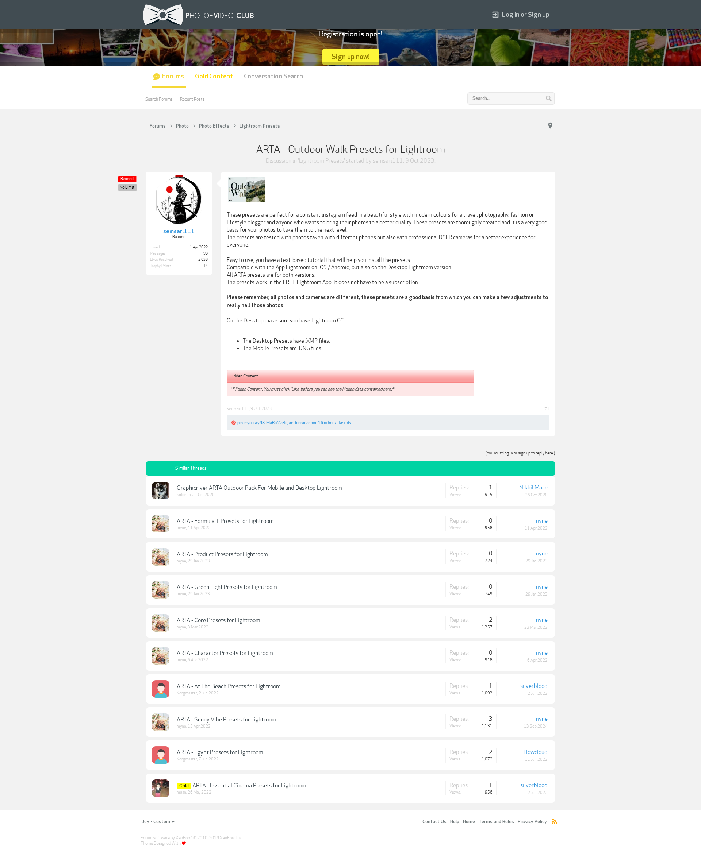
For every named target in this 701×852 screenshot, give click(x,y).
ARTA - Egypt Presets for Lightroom (220, 752)
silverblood (534, 686)
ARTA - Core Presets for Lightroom (218, 620)
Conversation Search (273, 76)
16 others (327, 422)
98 (205, 253)
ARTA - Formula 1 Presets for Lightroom (225, 521)
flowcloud (536, 752)
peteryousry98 (251, 422)
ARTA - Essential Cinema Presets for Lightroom (249, 785)
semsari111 (388, 160)
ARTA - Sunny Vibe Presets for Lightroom (226, 719)
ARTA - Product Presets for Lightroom (222, 554)
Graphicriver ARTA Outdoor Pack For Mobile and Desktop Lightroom (259, 488)
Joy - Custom (156, 822)
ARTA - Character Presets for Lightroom (225, 653)
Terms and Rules (496, 822)
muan (181, 792)
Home (469, 822)
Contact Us (434, 822)
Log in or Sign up (525, 15)
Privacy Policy (532, 822)
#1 (546, 408)
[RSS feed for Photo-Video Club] (554, 822)
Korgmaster (187, 693)
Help (454, 822)
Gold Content (214, 76)
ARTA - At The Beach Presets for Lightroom (229, 686)
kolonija (184, 494)
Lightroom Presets (321, 160)
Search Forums (159, 99)
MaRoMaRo (276, 422)
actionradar (299, 422)
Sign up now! (351, 57)
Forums (173, 76)
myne (181, 528)
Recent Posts (192, 99)
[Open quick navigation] (550, 126)
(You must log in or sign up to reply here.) (520, 453)
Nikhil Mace (533, 487)
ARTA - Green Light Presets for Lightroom (227, 587)
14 (205, 266)
